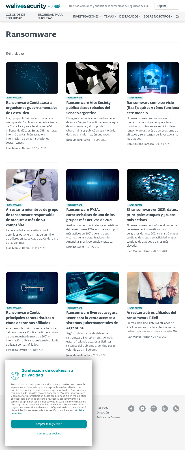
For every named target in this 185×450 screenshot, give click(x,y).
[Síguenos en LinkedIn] (165, 408)
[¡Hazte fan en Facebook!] (131, 408)
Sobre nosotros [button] (157, 16)
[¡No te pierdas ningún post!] (176, 408)
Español (162, 6)
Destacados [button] (128, 16)
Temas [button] (109, 16)
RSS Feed (102, 407)
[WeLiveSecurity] (35, 6)
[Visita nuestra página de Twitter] (153, 408)
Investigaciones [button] (86, 16)
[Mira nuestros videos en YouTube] (142, 408)
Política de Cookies (109, 417)
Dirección (103, 412)
